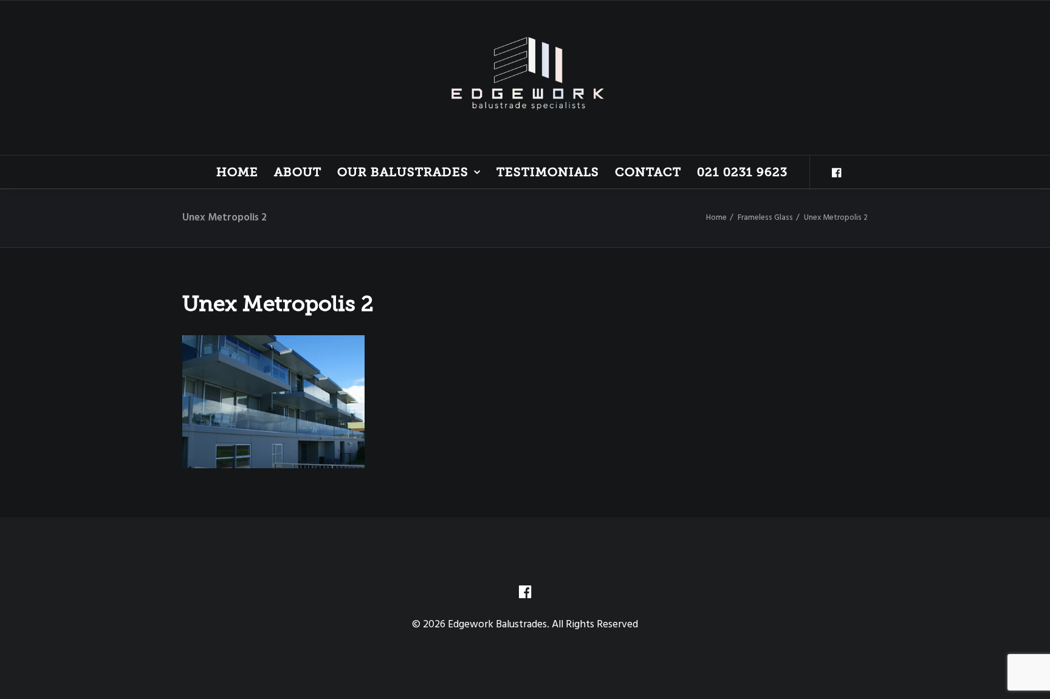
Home (237, 172)
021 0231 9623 (742, 172)
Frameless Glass (765, 217)
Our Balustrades (402, 172)
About (297, 172)
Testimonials (547, 172)
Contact (648, 172)
